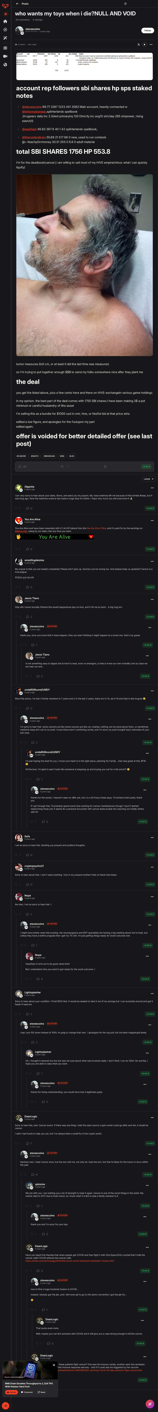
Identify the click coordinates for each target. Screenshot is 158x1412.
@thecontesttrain (34, 137)
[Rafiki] (5, 38)
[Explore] (5, 29)
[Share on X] (138, 44)
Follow (147, 30)
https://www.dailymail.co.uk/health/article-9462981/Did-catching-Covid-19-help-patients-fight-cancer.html (86, 1370)
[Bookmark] (105, 466)
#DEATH (35, 456)
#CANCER (21, 456)
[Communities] (5, 64)
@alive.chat (21, 531)
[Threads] (5, 21)
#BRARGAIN (49, 456)
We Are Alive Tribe (96, 528)
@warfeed (29, 129)
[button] (5, 1406)
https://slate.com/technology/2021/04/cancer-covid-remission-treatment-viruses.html (69, 1260)
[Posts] (5, 48)
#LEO (71, 456)
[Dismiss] (54, 1365)
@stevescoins (32, 107)
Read (43, 1392)
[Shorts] (5, 56)
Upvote (13, 1392)
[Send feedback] (5, 14)
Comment (28, 1392)
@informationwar (34, 111)
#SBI (62, 456)
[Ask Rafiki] (150, 1404)
